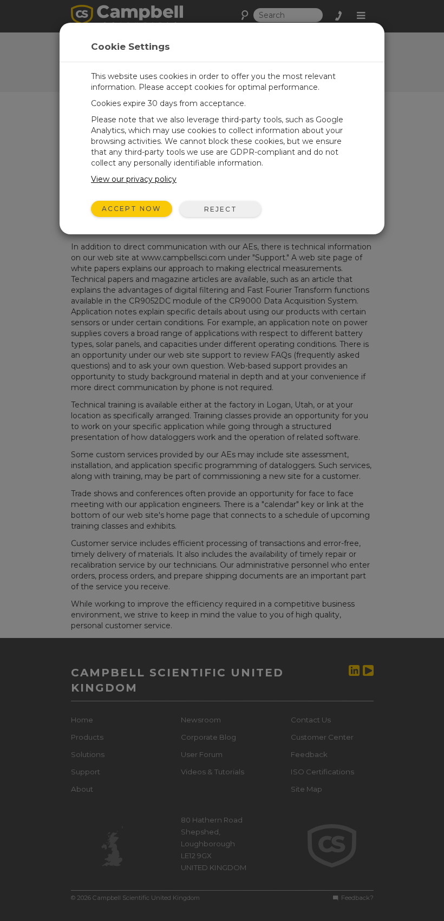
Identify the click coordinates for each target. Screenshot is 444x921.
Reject (220, 209)
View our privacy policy (134, 179)
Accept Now (131, 209)
